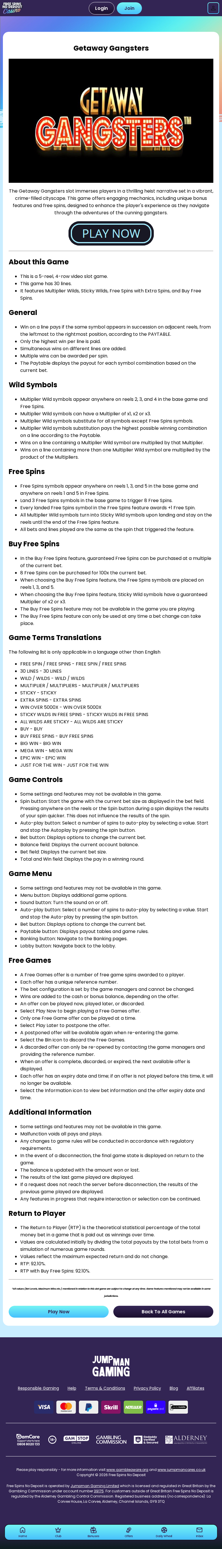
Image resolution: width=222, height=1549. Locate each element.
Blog (174, 1388)
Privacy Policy (147, 1388)
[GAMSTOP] (76, 1440)
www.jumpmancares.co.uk (182, 1469)
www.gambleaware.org (127, 1469)
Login (101, 8)
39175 (99, 1491)
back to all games (163, 1311)
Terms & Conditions (105, 1388)
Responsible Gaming (38, 1388)
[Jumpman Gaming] (111, 1374)
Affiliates (195, 1388)
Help (72, 1388)
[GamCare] (28, 1439)
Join (129, 8)
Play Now (59, 1311)
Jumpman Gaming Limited (95, 1485)
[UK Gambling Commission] (111, 1440)
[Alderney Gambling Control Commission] (186, 1440)
